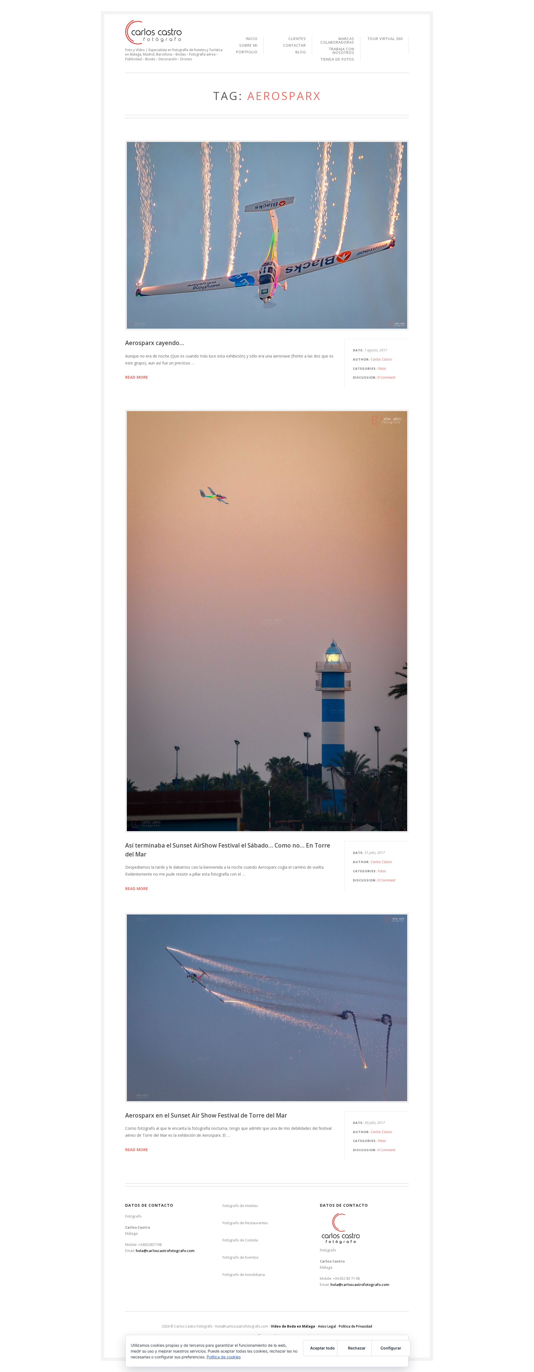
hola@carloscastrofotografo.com (165, 1250)
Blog (300, 52)
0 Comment (386, 377)
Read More (136, 377)
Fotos (382, 368)
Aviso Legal (327, 1326)
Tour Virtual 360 (385, 39)
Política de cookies (224, 1356)
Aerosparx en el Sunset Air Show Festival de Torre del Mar (206, 1115)
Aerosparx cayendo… (154, 343)
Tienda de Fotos (337, 59)
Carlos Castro (381, 359)
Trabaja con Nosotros (341, 51)
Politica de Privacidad (355, 1326)
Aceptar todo (322, 1348)
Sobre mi (248, 46)
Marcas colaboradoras (337, 41)
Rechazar (357, 1348)
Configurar (390, 1348)
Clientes (297, 39)
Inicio (252, 39)
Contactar (294, 46)
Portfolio (247, 52)
